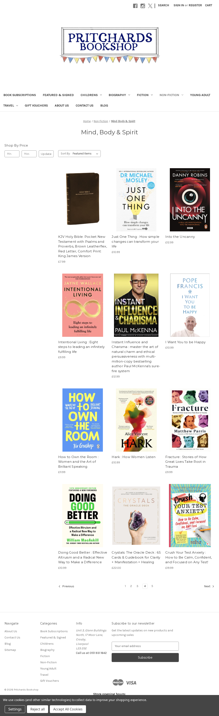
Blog (104, 105)
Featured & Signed (58, 95)
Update (46, 154)
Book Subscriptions (19, 95)
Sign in (179, 5)
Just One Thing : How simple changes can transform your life (135, 241)
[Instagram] (143, 6)
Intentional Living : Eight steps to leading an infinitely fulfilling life (81, 347)
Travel (8, 105)
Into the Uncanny (180, 237)
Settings (15, 709)
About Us (62, 105)
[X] (150, 6)
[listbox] (86, 153)
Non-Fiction (169, 95)
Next (207, 586)
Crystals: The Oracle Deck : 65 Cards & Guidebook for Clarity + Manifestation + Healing (136, 557)
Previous (68, 586)
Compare (81, 200)
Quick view (82, 192)
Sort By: (65, 153)
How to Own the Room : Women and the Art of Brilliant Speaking (78, 462)
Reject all (37, 709)
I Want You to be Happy (185, 342)
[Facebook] (135, 6)
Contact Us (84, 105)
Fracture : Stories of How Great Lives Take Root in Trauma (185, 462)
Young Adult (200, 95)
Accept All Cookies (68, 709)
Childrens (89, 95)
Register (195, 5)
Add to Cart (83, 207)
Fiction (143, 95)
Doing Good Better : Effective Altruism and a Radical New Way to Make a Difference (82, 557)
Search (163, 5)
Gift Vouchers (36, 105)
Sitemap (10, 650)
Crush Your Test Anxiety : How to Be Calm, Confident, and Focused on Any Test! (188, 557)
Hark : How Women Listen (133, 457)
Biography (117, 95)
